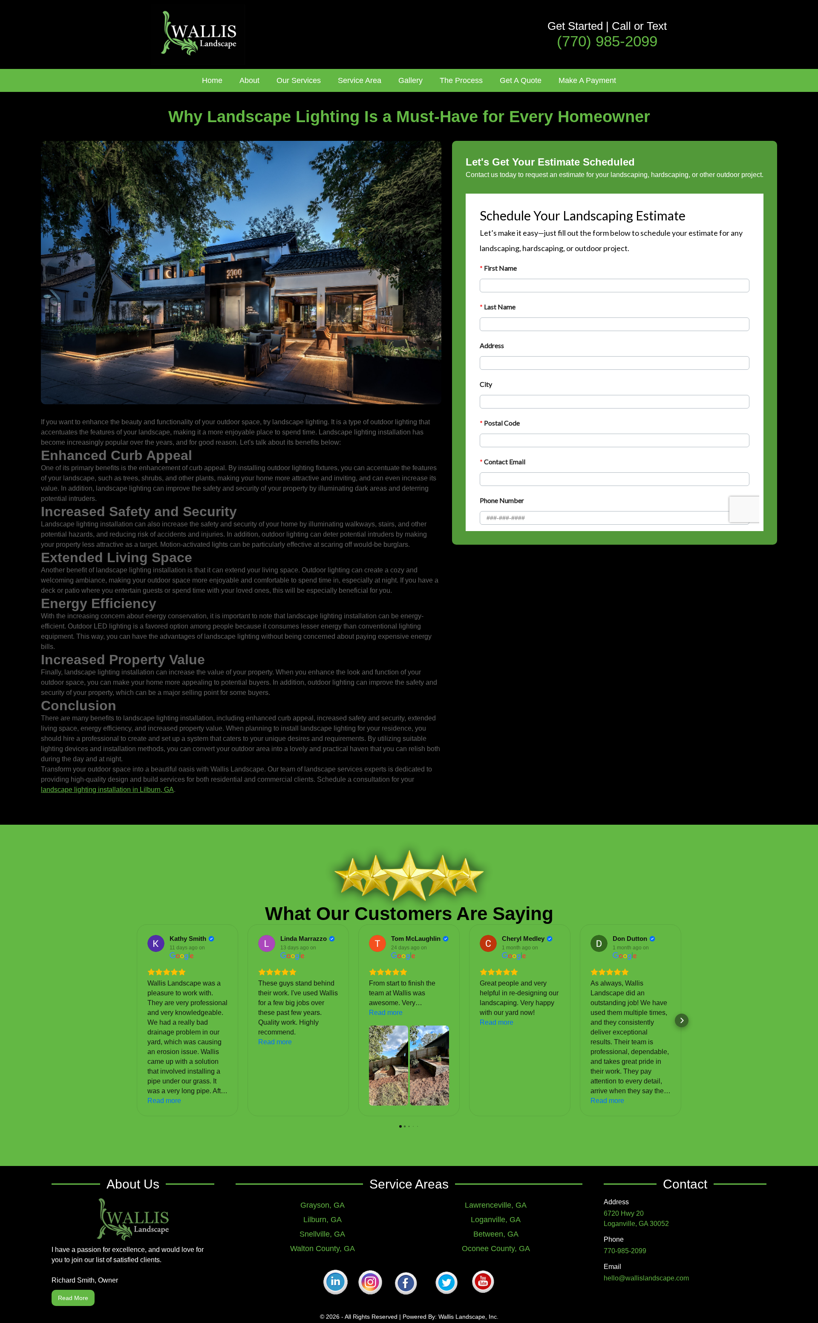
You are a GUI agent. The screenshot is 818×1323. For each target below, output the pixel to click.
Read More (73, 1297)
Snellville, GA (322, 1234)
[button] (249, 80)
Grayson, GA (322, 1205)
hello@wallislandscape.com (646, 1278)
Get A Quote (520, 80)
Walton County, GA (322, 1248)
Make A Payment (587, 80)
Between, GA (495, 1234)
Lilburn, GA (322, 1219)
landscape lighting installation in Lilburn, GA (107, 789)
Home (212, 80)
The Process (461, 80)
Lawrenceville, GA (496, 1205)
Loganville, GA (496, 1219)
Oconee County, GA (496, 1248)
